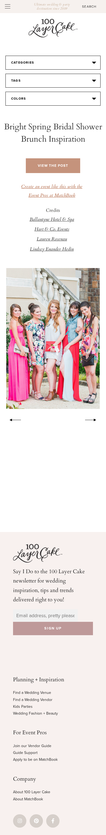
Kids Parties (23, 706)
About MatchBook (28, 799)
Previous (12, 419)
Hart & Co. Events (52, 229)
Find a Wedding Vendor (32, 699)
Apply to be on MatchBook (35, 759)
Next (93, 419)
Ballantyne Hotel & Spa (52, 220)
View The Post (53, 166)
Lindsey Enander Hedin (52, 249)
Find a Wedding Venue (32, 692)
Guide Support (25, 752)
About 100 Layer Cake (31, 792)
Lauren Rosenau (52, 239)
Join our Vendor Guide (32, 746)
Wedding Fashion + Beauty (35, 713)
